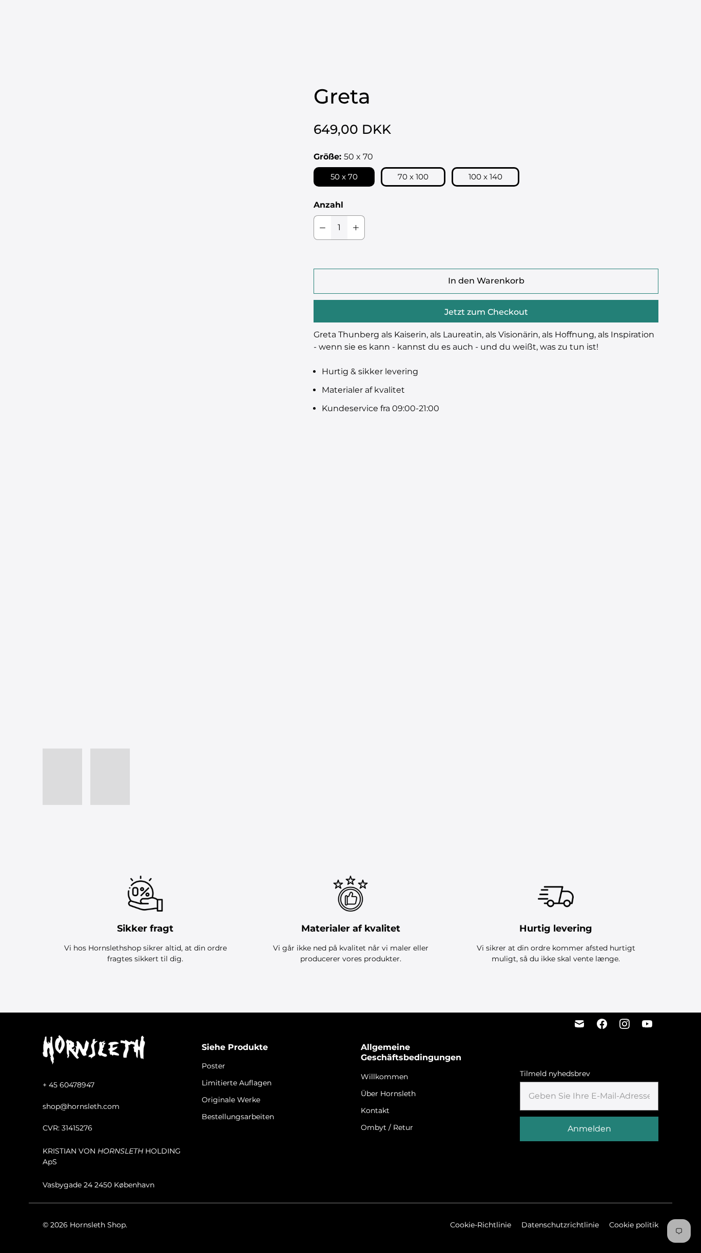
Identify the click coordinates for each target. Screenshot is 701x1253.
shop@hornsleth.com (81, 1106)
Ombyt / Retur (387, 1127)
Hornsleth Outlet (503, 21)
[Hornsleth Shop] (66, 21)
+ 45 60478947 (68, 1084)
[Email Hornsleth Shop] (579, 1024)
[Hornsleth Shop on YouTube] (647, 1024)
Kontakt (375, 1110)
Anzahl (328, 205)
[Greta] (157, 248)
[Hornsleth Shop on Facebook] (602, 1024)
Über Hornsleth (388, 1093)
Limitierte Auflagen (265, 21)
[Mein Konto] (590, 21)
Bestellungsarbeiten (421, 21)
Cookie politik (633, 1224)
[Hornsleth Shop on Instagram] (624, 1024)
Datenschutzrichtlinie (560, 1224)
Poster (208, 21)
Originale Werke (342, 21)
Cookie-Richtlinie (480, 1224)
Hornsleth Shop (98, 1224)
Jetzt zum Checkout (486, 312)
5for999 (171, 21)
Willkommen (384, 1076)
